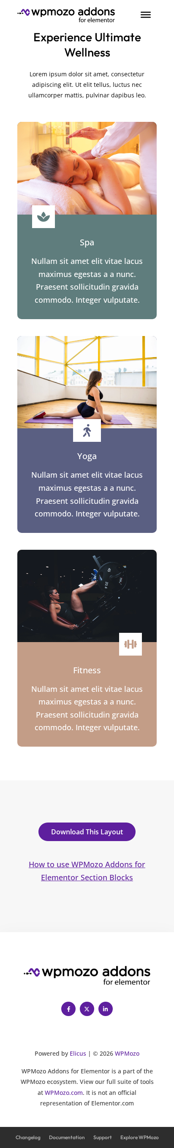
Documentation (67, 1137)
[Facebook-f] (68, 1009)
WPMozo (127, 1053)
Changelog (28, 1137)
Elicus (78, 1053)
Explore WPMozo (139, 1137)
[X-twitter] (87, 1009)
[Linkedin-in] (105, 1009)
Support (102, 1137)
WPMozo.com (64, 1093)
